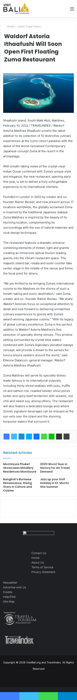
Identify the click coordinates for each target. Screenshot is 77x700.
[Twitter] (14, 436)
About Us (37, 562)
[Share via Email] (59, 436)
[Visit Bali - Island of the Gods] (16, 9)
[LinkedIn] (21, 436)
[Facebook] (6, 436)
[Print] (66, 436)
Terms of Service (42, 567)
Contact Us (38, 553)
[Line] (51, 436)
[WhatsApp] (44, 436)
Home (10, 26)
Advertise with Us (14, 587)
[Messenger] (36, 436)
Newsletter (10, 582)
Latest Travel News (29, 26)
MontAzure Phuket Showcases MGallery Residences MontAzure (19, 468)
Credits (7, 592)
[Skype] (29, 436)
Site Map (9, 601)
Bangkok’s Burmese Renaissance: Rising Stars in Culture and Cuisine (17, 484)
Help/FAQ (9, 596)
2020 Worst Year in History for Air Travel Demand (55, 468)
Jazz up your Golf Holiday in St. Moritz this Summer (54, 483)
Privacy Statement (43, 572)
